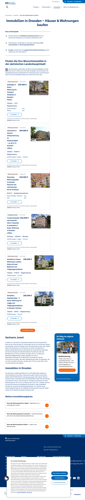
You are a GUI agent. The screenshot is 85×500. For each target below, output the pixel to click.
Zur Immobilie (13, 114)
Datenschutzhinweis (21, 492)
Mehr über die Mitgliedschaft (51, 449)
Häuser (40, 377)
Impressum (29, 492)
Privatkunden (55, 1)
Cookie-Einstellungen (59, 482)
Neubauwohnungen (29, 377)
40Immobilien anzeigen (27, 330)
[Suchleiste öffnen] (7, 7)
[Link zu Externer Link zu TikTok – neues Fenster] (70, 478)
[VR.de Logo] (12, 3)
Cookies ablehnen (60, 478)
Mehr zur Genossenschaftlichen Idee (52, 447)
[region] (38, 477)
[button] (67, 370)
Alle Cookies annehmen (59, 473)
